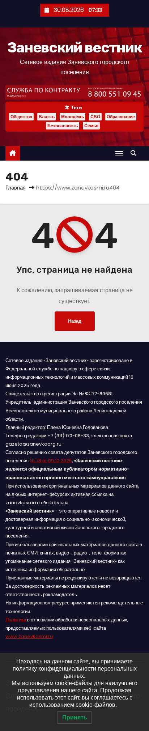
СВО (95, 117)
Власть (47, 117)
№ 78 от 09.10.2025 (51, 460)
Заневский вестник (74, 47)
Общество (21, 117)
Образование (121, 117)
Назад (74, 321)
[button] (135, 153)
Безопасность (62, 126)
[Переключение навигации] (119, 153)
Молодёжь (72, 117)
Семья (91, 126)
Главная (15, 187)
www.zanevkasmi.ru (29, 636)
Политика (15, 619)
